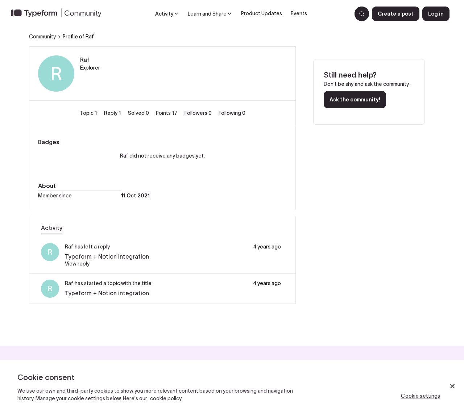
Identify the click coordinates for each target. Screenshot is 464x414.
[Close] (452, 386)
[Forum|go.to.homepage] (59, 13)
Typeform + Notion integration (107, 256)
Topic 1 (89, 113)
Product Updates (261, 13)
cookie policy (166, 398)
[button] (395, 14)
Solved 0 (139, 113)
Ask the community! (355, 100)
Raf (85, 60)
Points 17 (167, 113)
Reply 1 (113, 113)
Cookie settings (420, 396)
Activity (51, 228)
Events (299, 13)
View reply (77, 264)
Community (42, 36)
